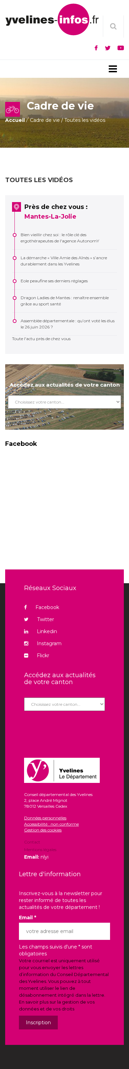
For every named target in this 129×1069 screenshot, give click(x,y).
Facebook (47, 607)
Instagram (49, 643)
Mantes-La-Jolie (50, 216)
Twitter (45, 619)
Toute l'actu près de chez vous (41, 338)
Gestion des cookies (43, 829)
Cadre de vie (45, 120)
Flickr (43, 655)
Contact (32, 842)
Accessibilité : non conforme (51, 824)
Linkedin (47, 631)
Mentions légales (40, 849)
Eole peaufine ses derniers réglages (54, 280)
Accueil (15, 120)
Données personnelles (45, 817)
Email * (27, 917)
